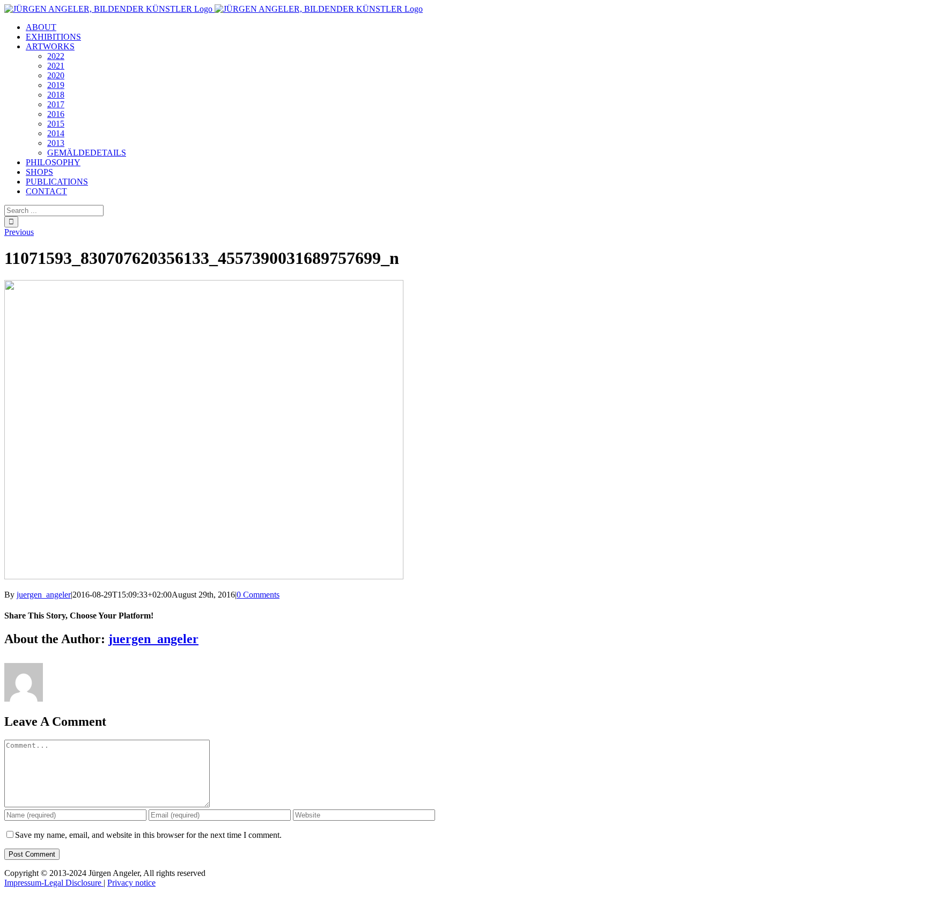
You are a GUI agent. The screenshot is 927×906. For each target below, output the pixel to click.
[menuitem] (41, 27)
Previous (19, 232)
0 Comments (258, 594)
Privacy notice (131, 882)
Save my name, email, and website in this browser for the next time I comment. (148, 834)
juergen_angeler (44, 594)
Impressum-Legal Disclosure (54, 882)
